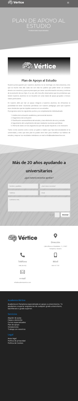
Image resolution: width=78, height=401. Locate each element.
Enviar (65, 215)
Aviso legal (12, 338)
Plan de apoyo (13, 324)
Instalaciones (13, 327)
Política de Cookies (15, 343)
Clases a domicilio (15, 320)
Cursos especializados (17, 322)
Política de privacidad (16, 341)
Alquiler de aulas (14, 318)
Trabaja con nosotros (16, 329)
